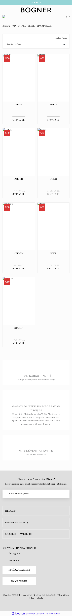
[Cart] (67, 16)
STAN (18, 104)
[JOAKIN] (19, 301)
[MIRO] (53, 78)
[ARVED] (19, 152)
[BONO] (53, 152)
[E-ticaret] (35, 613)
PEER (53, 253)
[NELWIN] (19, 226)
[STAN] (19, 78)
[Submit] (65, 494)
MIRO (53, 104)
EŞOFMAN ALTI (44, 26)
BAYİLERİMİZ (19, 581)
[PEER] (53, 226)
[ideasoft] (18, 613)
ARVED (18, 179)
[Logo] (36, 10)
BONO (53, 179)
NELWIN (18, 253)
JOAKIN (18, 328)
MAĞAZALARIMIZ (19, 569)
